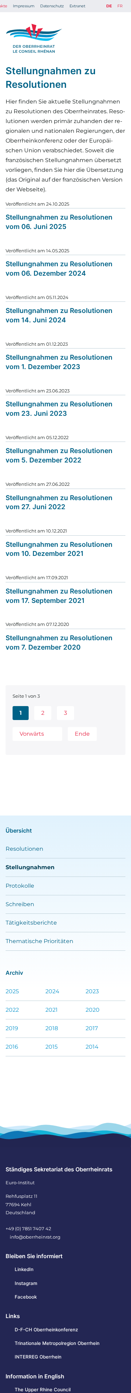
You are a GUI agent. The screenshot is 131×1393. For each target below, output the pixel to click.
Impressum (24, 5)
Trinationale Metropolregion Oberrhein (57, 1343)
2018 (51, 1028)
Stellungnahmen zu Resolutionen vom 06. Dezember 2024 (59, 268)
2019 (12, 1028)
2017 (92, 1028)
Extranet (77, 5)
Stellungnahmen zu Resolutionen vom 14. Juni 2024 (59, 315)
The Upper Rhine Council (43, 1389)
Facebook (26, 1297)
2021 (51, 1010)
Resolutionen (24, 848)
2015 (51, 1046)
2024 (52, 991)
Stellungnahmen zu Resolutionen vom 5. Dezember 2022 (59, 455)
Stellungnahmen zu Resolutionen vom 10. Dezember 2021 (59, 549)
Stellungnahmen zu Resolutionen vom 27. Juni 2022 (59, 502)
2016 (12, 1046)
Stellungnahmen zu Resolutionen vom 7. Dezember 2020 (59, 642)
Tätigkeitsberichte (31, 922)
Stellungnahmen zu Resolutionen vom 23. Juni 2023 (59, 409)
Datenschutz (52, 5)
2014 (92, 1046)
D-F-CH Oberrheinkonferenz (46, 1329)
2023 (92, 991)
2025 (12, 991)
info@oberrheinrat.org (35, 1237)
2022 (12, 1010)
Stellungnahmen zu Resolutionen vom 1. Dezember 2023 (59, 362)
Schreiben (20, 904)
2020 (93, 1010)
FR (120, 5)
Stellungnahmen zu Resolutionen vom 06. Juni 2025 (59, 222)
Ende (82, 733)
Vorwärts (32, 733)
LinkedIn (24, 1269)
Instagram (26, 1283)
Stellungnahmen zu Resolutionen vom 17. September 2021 (59, 596)
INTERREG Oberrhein (38, 1357)
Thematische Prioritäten (39, 941)
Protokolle (20, 885)
